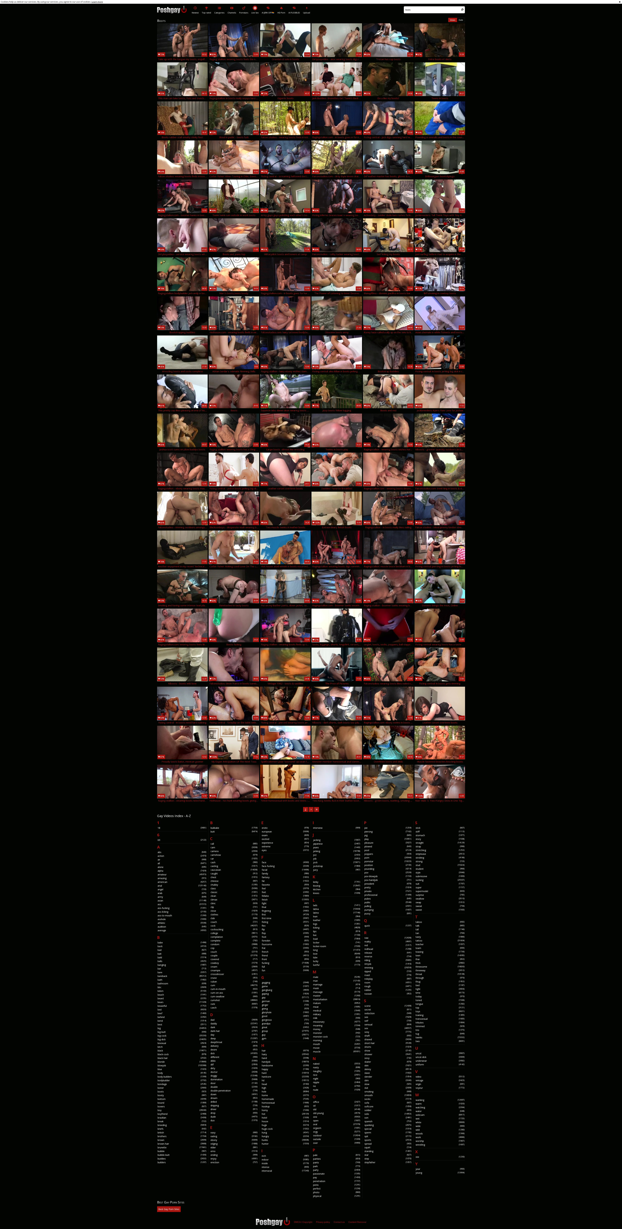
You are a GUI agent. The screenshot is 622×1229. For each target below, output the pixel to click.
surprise (440, 894)
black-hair (182, 1058)
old (336, 1109)
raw (387, 937)
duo (234, 1120)
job (336, 858)
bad (182, 950)
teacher (440, 944)
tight (440, 989)
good (285, 1016)
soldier (387, 1110)
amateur (182, 874)
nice (336, 1074)
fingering (285, 910)
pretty (387, 887)
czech (234, 1007)
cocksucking (234, 929)
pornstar (387, 861)
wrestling (440, 1144)
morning (336, 1040)
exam (285, 835)
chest (234, 877)
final (285, 907)
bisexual (182, 1043)
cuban (234, 981)
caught (234, 873)
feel (285, 888)
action (182, 855)
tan (440, 933)
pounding (387, 868)
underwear (440, 1060)
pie (387, 827)
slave (387, 1072)
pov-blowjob (387, 876)
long (336, 950)
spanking (387, 1125)
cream (234, 966)
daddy (234, 1023)
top (440, 1007)
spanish (387, 1121)
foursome (285, 944)
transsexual (440, 1018)
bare (182, 972)
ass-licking (182, 911)
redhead (387, 949)
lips (336, 931)
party (336, 1169)
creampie (234, 970)
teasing (440, 951)
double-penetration (234, 1090)
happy (285, 1069)
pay (336, 1177)
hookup (285, 1106)
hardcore (285, 1076)
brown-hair (182, 1143)
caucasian (234, 869)
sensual (387, 1024)
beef (182, 1013)
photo (336, 1192)
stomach (440, 835)
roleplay (387, 978)
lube (336, 957)
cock (234, 925)
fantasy (285, 877)
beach (182, 994)
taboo (440, 921)
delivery (234, 1045)
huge (285, 1125)
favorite (285, 884)
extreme (285, 846)
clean (234, 895)
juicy (336, 869)
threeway (440, 970)
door (234, 1083)
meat (336, 1006)
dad (234, 1019)
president (387, 883)
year (440, 1169)
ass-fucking (182, 908)
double (234, 1086)
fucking (285, 962)
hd (285, 1080)
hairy (285, 1054)
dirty (234, 1068)
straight (440, 842)
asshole (182, 919)
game (285, 986)
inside (285, 1163)
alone (182, 867)
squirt (387, 1147)
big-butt (182, 1031)
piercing (387, 831)
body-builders (182, 1076)
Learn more (97, 1)
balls (182, 961)
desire (234, 1049)
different (234, 1057)
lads (336, 905)
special (387, 1128)
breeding (182, 1125)
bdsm (182, 990)
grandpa (285, 1023)
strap (440, 846)
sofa (387, 1102)
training (440, 1015)
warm (440, 1103)
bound (182, 1102)
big (182, 1028)
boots (182, 1091)
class (234, 888)
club (234, 918)
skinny (387, 1069)
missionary (336, 1021)
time (440, 992)
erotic (285, 827)
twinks (440, 1037)
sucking (440, 880)
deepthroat (234, 1042)
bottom (182, 1099)
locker (336, 942)
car (234, 858)
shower (387, 1054)
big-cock (182, 1035)
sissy (387, 1058)
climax (234, 899)
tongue (440, 1003)
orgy (336, 1131)
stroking (440, 857)
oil (336, 1105)
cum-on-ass (234, 992)
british (182, 1132)
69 (182, 840)
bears (182, 1002)
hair (285, 1050)
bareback (182, 976)
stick (440, 827)
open (336, 1120)
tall (440, 929)
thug (440, 981)
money (336, 1029)
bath (182, 979)
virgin (440, 1084)
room (387, 982)
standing (387, 1151)
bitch (182, 1046)
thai (440, 959)
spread (387, 1143)
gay (285, 997)
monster (336, 1032)
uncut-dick (440, 1057)
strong (440, 861)
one (336, 1116)
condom (234, 944)
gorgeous (285, 1019)
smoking (387, 1091)
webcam (440, 1114)
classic (234, 892)
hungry (285, 1136)
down (234, 1094)
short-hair (387, 1043)
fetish (285, 899)
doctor (234, 1071)
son (387, 1117)
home (285, 1095)
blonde (182, 1061)
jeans (336, 847)
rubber (387, 990)
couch (234, 951)
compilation (234, 936)
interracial (285, 1170)
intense (285, 1167)
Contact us (339, 1222)
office (336, 1101)
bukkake (234, 827)
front (285, 959)
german (285, 1001)
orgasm (336, 1128)
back (182, 946)
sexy (387, 1031)
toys (440, 1011)
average (182, 930)
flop (285, 933)
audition (182, 926)
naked (336, 1063)
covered (234, 959)
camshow (234, 854)
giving (285, 1008)
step (387, 1158)
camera (234, 851)
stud (440, 865)
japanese (336, 843)
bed (182, 1009)
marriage (336, 984)
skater (387, 1061)
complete (234, 940)
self (387, 1020)
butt (234, 831)
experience (285, 842)
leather (336, 920)
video (440, 1076)
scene (387, 1005)
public (387, 902)
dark (234, 1027)
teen (440, 955)
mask (336, 988)
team (440, 948)
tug (440, 1033)
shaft (387, 1035)
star (387, 1154)
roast (387, 975)
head (285, 1084)
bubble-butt (182, 1154)
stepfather (387, 1162)
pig (387, 835)
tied (440, 985)
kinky (336, 881)
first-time (285, 918)
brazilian (182, 1117)
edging (234, 1143)
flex (285, 925)
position (387, 865)
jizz (336, 854)
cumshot (234, 1000)
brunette (182, 1147)
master (336, 995)
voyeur (440, 1087)
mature (336, 1003)
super (440, 887)
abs (182, 852)
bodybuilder (182, 1080)
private (387, 891)
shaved (387, 1039)
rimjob (387, 963)
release (387, 952)
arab (182, 893)
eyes (285, 850)
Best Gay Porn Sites (168, 1209)
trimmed (440, 1026)
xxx (440, 1156)
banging (182, 964)
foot (285, 936)
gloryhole (285, 1012)
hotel (285, 1117)
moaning (336, 1025)
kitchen (336, 889)
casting (234, 866)
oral (336, 1124)
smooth (387, 1095)
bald (182, 957)
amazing (182, 878)
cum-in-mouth (234, 989)
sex (387, 1028)
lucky (336, 961)
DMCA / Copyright (303, 1222)
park (336, 1166)
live (336, 935)
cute (234, 1003)
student (440, 868)
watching (440, 1107)
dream (234, 1098)
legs (336, 923)
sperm (387, 1132)
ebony (234, 1140)
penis (336, 1184)
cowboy (234, 962)
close (234, 910)
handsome (285, 1065)
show (387, 1050)
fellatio (285, 895)
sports (387, 1140)
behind (182, 1017)
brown (182, 1140)
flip (285, 929)
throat (440, 974)
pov (387, 872)
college (234, 933)
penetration (336, 1181)
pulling (387, 906)
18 (182, 827)
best (182, 1024)
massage (336, 991)
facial (285, 869)
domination (234, 1079)
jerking (336, 851)
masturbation (336, 999)
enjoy (234, 1158)
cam (234, 847)
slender (387, 1076)
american (182, 881)
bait (182, 953)
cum (234, 985)
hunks (285, 1140)
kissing (336, 885)
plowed (387, 846)
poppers (387, 853)
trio (440, 1030)
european (285, 831)
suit (440, 883)
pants (336, 1162)
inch (285, 1155)
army (182, 896)
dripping (234, 1105)
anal (182, 885)
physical (336, 1196)
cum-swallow (234, 996)
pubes (387, 898)
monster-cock (336, 1036)
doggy (234, 1075)
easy (234, 1132)
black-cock (182, 1054)
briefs (182, 1128)
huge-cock (285, 1128)
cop (234, 948)
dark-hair (234, 1031)
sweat (440, 906)
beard (182, 998)
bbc (182, 987)
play (387, 839)
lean (336, 916)
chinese (234, 881)
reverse (387, 956)
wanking (440, 1100)
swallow (440, 898)
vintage (440, 1080)
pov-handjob (387, 880)
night (336, 1078)
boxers (182, 1106)
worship (440, 1140)
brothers (182, 1136)
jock (336, 862)
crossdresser (234, 974)
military (336, 1014)
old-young (336, 1113)
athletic (182, 922)
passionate (336, 1173)
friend (285, 955)
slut (387, 1087)
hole (285, 1091)
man (336, 980)
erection (234, 1162)
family (285, 873)
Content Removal (357, 1222)
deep (234, 1038)
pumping (387, 909)
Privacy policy (323, 1222)
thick (440, 962)
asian (182, 900)
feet (285, 892)
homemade (285, 1099)
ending (234, 1154)
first (285, 914)
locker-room (336, 946)
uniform (440, 1064)
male (336, 977)
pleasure (387, 842)
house (285, 1121)
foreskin (285, 940)
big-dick (182, 1039)
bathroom (182, 983)
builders (182, 1162)
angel (182, 889)
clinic (234, 903)
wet (440, 1118)
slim (387, 1080)
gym (285, 1038)
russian (387, 993)
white (440, 1122)
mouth (336, 1044)
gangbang (285, 990)
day (234, 1034)
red (387, 945)
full (285, 966)
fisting (285, 921)
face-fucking (285, 866)
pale (336, 1155)
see (387, 1017)
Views (452, 20)
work (440, 1137)
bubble (182, 1151)
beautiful (182, 1005)
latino (336, 912)
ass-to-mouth (182, 915)
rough (387, 986)
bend (182, 1020)
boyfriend (182, 1113)
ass (182, 904)
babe (182, 942)
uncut (440, 1053)
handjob (285, 1061)
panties (336, 1158)
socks (387, 1099)
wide (440, 1126)
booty (182, 1095)
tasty (440, 936)
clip (234, 907)
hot (285, 1113)
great (285, 1027)
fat (285, 881)
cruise (234, 977)
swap (440, 902)
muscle (336, 1051)
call (234, 843)
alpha (182, 870)
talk (440, 925)
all (182, 863)
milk (336, 1018)
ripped (387, 971)
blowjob (182, 1065)
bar (182, 968)
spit (387, 1136)
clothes (234, 914)
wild (440, 1129)
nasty (336, 1067)
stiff (440, 831)
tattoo (440, 940)
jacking (336, 840)
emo (234, 1151)
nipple (336, 1082)
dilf (234, 1064)
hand (285, 1058)
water (440, 1111)
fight (285, 903)
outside (336, 1139)
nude (336, 1089)
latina (336, 909)
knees (336, 893)
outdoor (336, 1135)
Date (461, 20)
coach (234, 921)
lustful (336, 964)
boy (182, 1110)
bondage (182, 1084)
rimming (387, 967)
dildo (234, 1060)
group (285, 1031)
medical (336, 1010)
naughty (336, 1071)
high (285, 1087)
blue (182, 1069)
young (440, 1172)
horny (285, 1110)
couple (234, 955)
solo (387, 1113)
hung (285, 1132)
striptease (440, 853)
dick (234, 1053)
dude (234, 1116)
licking (336, 927)
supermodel (440, 891)
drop (234, 1112)
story (440, 839)
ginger (285, 1004)
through (440, 977)
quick (387, 925)
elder (234, 1147)
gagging (285, 982)
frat (285, 948)
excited (285, 839)
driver (234, 1109)
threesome (440, 966)
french (285, 951)
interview (336, 827)
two (440, 1041)
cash (234, 862)
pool (387, 850)
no (336, 1086)
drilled (234, 1101)
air (182, 859)
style (440, 872)
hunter (285, 1143)
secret (387, 1009)
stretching (440, 850)
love (336, 953)
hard (285, 1072)
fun (285, 970)
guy (285, 1034)
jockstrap (336, 866)
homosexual (285, 1102)
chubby (234, 884)
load (336, 938)
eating (234, 1136)
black (182, 1050)
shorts (387, 1046)
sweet (440, 909)
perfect (336, 1188)
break (182, 1121)
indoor (285, 1159)
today (440, 996)
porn (387, 857)
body (182, 1072)
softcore (387, 1106)
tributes (440, 1022)
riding (387, 960)
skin (387, 1065)
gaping (285, 993)
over (336, 1142)
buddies (182, 1158)
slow (387, 1084)
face (285, 862)
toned (440, 1000)
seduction (387, 1013)
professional (387, 894)
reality (387, 941)
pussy (387, 913)
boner (182, 1087)
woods (440, 1133)
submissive (440, 876)
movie (336, 1047)
